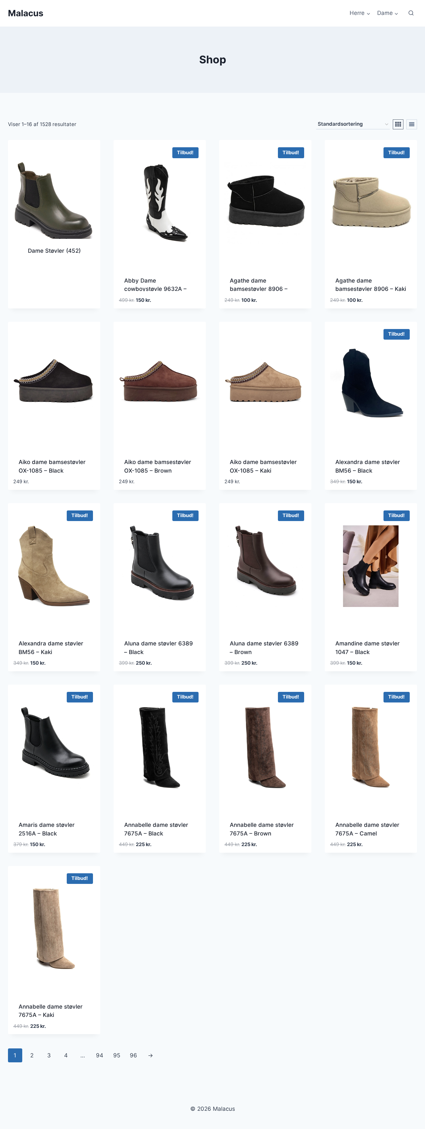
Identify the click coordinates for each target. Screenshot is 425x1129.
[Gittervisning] (398, 124)
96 (133, 1055)
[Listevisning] (411, 124)
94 (99, 1055)
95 (116, 1055)
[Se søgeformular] (411, 13)
